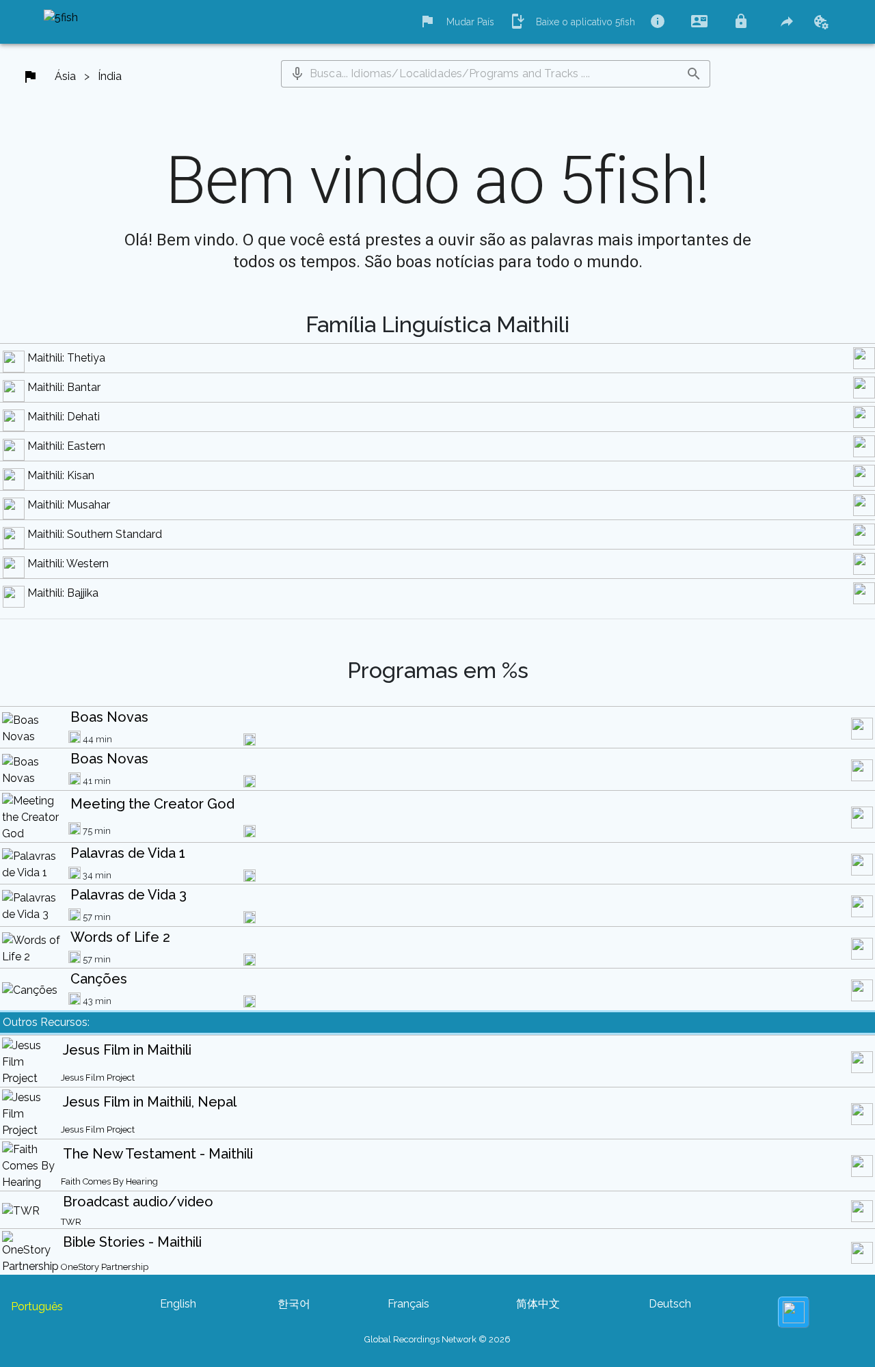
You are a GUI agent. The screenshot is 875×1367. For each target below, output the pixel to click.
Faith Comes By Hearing (109, 1181)
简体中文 (538, 1303)
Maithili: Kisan (60, 475)
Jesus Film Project (98, 1077)
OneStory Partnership (104, 1267)
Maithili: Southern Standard (94, 534)
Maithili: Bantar (63, 387)
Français (408, 1303)
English (178, 1303)
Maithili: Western (68, 563)
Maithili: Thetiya (66, 357)
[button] (297, 74)
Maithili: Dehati (63, 416)
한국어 (294, 1303)
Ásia (65, 76)
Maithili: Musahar (68, 504)
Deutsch (670, 1303)
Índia (110, 76)
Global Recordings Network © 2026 (437, 1339)
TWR (71, 1222)
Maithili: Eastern (66, 445)
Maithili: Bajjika (62, 592)
